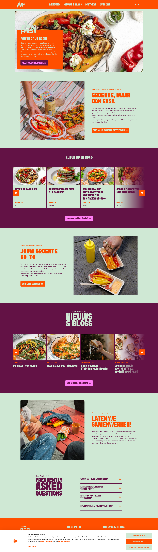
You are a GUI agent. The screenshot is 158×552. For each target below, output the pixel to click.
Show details (32, 546)
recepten (74, 527)
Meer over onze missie (33, 62)
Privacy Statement (46, 541)
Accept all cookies (139, 535)
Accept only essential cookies (139, 547)
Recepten (54, 4)
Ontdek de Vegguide (31, 284)
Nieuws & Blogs (114, 527)
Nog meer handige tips (77, 383)
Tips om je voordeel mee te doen (109, 130)
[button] (16, 193)
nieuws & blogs (73, 4)
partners (90, 4)
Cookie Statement (64, 541)
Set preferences (138, 541)
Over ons (105, 4)
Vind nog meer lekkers (77, 218)
